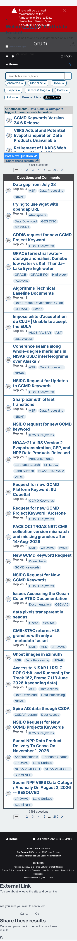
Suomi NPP (23, 775)
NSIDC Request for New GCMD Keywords (36, 577)
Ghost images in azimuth (37, 654)
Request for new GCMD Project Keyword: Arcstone (39, 511)
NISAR (20, 196)
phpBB (27, 867)
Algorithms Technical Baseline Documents (34, 291)
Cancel (24, 913)
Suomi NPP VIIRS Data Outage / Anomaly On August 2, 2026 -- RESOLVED (42, 787)
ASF (32, 190)
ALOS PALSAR (40, 332)
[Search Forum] (69, 74)
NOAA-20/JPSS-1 (27, 769)
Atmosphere (37, 215)
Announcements (40, 458)
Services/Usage (37, 90)
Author (11, 97)
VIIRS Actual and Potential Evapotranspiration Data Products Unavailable (39, 135)
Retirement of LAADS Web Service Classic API (40, 150)
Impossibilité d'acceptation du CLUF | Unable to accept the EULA (40, 321)
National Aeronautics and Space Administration (38, 856)
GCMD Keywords (41, 246)
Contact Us (38, 863)
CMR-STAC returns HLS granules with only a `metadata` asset (36, 635)
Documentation (40, 604)
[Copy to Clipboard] (1, 938)
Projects (12, 90)
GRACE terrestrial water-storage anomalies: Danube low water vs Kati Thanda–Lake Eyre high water (40, 261)
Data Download (26, 221)
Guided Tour (26, 54)
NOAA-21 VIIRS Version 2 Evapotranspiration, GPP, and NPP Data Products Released (41, 447)
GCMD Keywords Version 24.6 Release (39, 120)
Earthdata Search (27, 465)
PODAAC (21, 280)
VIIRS (19, 477)
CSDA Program (26, 714)
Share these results (20, 161)
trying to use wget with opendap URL (35, 207)
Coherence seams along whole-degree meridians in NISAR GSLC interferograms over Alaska (40, 354)
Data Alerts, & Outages (45, 109)
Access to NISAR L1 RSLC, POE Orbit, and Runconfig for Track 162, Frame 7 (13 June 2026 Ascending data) (41, 675)
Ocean (37, 309)
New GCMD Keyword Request (42, 555)
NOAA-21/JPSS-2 (51, 471)
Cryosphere (37, 561)
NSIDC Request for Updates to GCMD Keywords (40, 383)
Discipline (37, 83)
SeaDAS (49, 623)
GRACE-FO (39, 274)
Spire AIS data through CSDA (41, 708)
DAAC (57, 83)
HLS (44, 647)
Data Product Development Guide (39, 303)
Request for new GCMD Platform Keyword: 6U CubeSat (36, 489)
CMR (32, 547)
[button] (16, 170)
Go (37, 913)
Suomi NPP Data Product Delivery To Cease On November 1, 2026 (37, 745)
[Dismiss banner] (64, 11)
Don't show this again (17, 47)
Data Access (24, 338)
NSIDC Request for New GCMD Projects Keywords (38, 725)
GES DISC (49, 221)
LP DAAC (51, 465)
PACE (63, 547)
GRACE (20, 274)
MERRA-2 (22, 227)
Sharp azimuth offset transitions (34, 402)
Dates (61, 90)
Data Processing (51, 190)
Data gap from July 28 (34, 184)
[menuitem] (66, 56)
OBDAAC (21, 309)
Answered (14, 83)
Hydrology (59, 274)
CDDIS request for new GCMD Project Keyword (42, 237)
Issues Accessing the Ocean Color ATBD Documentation (41, 596)
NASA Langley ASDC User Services (44, 852)
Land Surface (24, 471)
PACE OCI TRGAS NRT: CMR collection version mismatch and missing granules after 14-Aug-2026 (41, 534)
